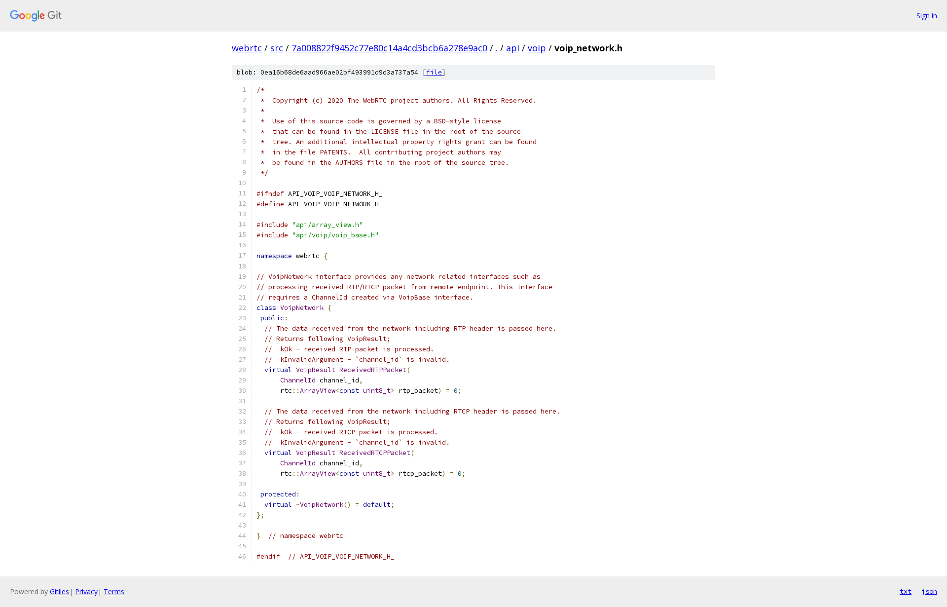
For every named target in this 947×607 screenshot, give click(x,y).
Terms (114, 591)
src (276, 48)
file (434, 72)
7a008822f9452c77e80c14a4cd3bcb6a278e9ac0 (389, 48)
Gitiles (59, 591)
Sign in (926, 15)
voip (537, 48)
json (929, 591)
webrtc (247, 48)
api (512, 48)
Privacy (86, 591)
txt (905, 591)
